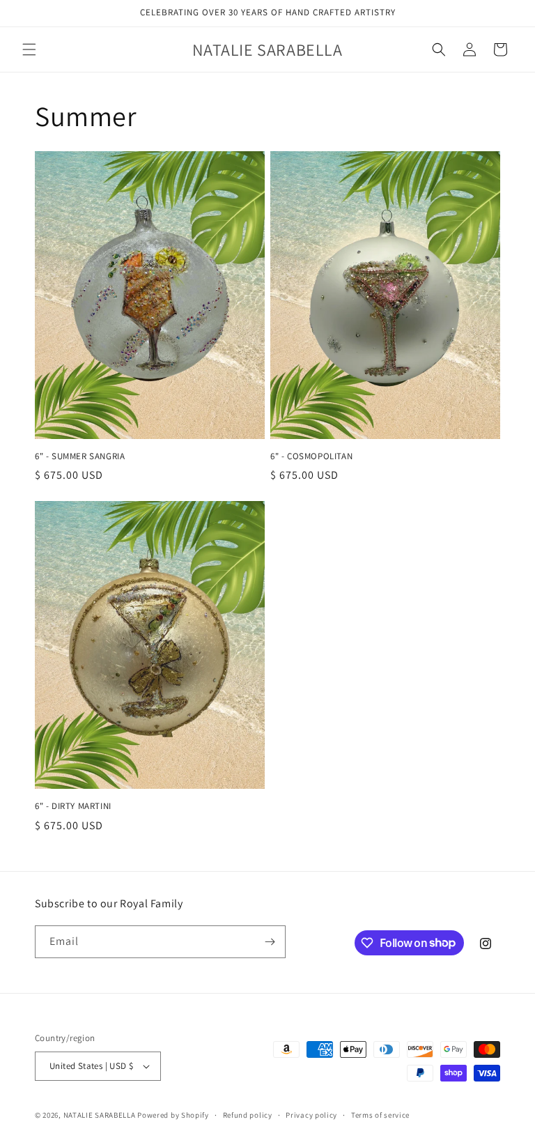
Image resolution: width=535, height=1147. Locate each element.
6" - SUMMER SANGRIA (80, 456)
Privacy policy (311, 1115)
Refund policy (247, 1115)
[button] (29, 49)
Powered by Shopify (173, 1115)
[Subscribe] (269, 941)
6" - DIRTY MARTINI (73, 806)
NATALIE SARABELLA (99, 1115)
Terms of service (380, 1115)
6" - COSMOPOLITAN (311, 456)
